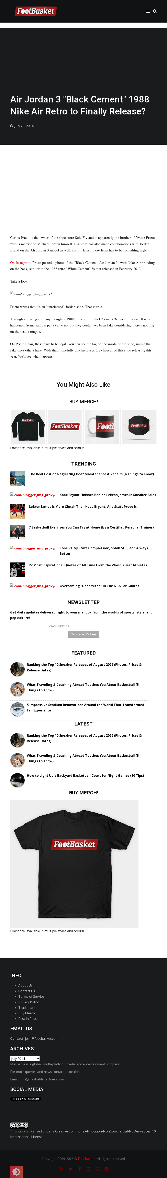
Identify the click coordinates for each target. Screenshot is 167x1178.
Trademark (26, 1007)
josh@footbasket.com (41, 1038)
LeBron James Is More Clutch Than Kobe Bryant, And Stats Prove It (83, 506)
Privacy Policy (28, 1002)
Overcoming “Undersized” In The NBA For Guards (99, 586)
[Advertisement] (83, 175)
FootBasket (87, 1158)
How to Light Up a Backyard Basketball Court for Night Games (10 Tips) (85, 775)
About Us (25, 985)
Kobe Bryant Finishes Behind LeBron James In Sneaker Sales (108, 495)
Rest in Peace (28, 1018)
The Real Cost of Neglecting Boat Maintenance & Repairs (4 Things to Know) (91, 474)
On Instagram (20, 262)
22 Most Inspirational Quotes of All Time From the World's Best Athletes (88, 565)
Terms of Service (31, 996)
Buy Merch (26, 1013)
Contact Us (26, 991)
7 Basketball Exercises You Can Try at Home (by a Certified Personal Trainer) (91, 527)
